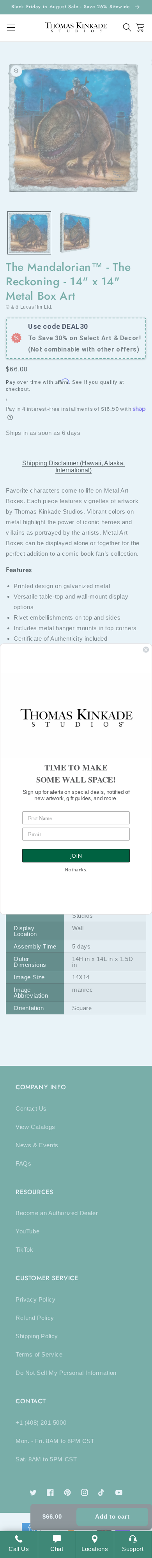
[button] (127, 27)
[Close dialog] (146, 649)
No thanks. (76, 870)
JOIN (76, 856)
